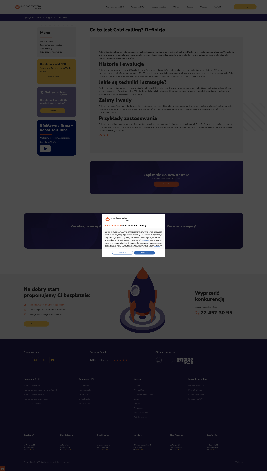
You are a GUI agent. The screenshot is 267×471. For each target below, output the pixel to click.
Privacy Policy (145, 240)
